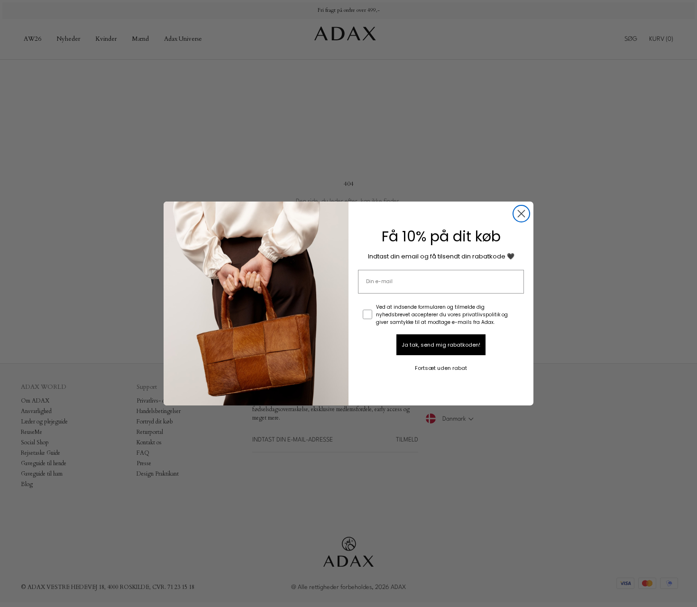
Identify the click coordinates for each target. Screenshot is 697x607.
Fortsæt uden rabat (441, 368)
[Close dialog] (521, 213)
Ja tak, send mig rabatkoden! (441, 345)
